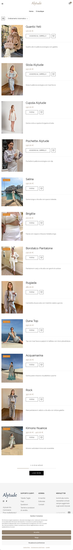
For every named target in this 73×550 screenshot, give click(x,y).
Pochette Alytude (37, 141)
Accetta (36, 532)
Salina (30, 179)
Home (31, 11)
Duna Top (32, 321)
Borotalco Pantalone (39, 248)
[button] (70, 3)
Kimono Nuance (36, 428)
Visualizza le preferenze (36, 543)
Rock (29, 390)
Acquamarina (34, 355)
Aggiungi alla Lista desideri (54, 36)
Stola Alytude (35, 64)
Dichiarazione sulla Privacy (38, 547)
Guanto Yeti (33, 26)
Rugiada (31, 282)
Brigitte (30, 213)
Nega (36, 537)
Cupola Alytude (36, 102)
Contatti (48, 547)
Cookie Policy (26, 547)
